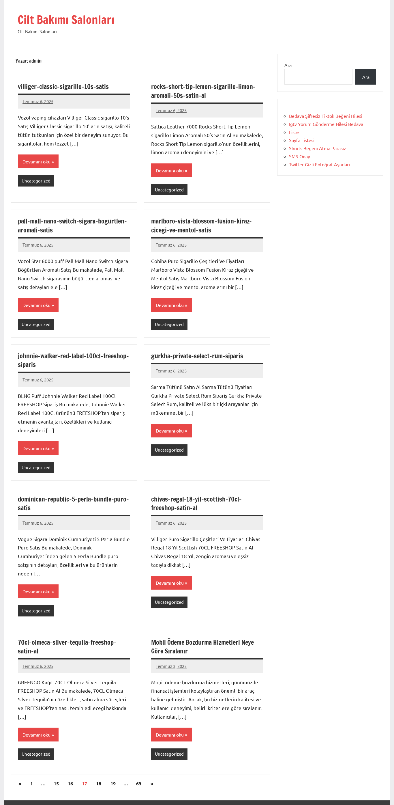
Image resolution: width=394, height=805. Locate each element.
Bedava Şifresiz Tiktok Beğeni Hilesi (325, 116)
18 (98, 783)
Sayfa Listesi (301, 140)
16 (70, 783)
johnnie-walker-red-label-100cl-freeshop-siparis (73, 360)
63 (138, 783)
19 (113, 783)
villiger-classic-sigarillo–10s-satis (63, 86)
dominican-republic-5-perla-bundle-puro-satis (73, 504)
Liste (294, 132)
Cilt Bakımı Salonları (66, 19)
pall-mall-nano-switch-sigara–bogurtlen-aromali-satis (72, 225)
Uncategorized (36, 180)
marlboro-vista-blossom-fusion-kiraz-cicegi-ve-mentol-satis (201, 225)
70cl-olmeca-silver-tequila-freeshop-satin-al (67, 647)
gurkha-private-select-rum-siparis (197, 355)
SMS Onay (299, 156)
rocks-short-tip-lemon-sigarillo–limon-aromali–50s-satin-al (203, 91)
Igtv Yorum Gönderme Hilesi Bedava (326, 124)
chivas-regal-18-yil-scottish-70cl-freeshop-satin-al (196, 504)
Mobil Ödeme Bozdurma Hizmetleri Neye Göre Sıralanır (202, 647)
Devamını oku (36, 161)
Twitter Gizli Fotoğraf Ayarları (319, 164)
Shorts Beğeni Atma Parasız (317, 148)
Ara (288, 65)
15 (56, 783)
